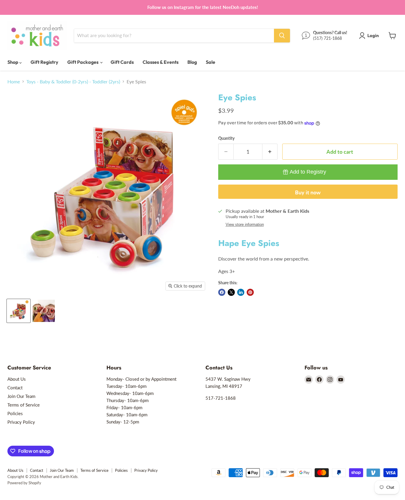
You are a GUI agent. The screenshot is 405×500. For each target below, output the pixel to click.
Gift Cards (122, 62)
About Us (16, 379)
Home (13, 81)
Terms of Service (23, 404)
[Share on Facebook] (221, 292)
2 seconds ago (308, 172)
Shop (13, 62)
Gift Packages (83, 62)
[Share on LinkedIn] (240, 292)
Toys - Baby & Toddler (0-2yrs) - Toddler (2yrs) (73, 81)
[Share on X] (231, 292)
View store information (245, 225)
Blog (192, 62)
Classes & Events (160, 62)
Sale (210, 62)
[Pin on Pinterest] (250, 292)
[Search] (282, 35)
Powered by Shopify (24, 482)
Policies (15, 413)
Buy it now (308, 192)
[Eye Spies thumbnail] (18, 311)
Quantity (226, 138)
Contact (15, 387)
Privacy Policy (21, 422)
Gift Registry (44, 62)
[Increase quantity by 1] (270, 152)
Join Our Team (21, 396)
